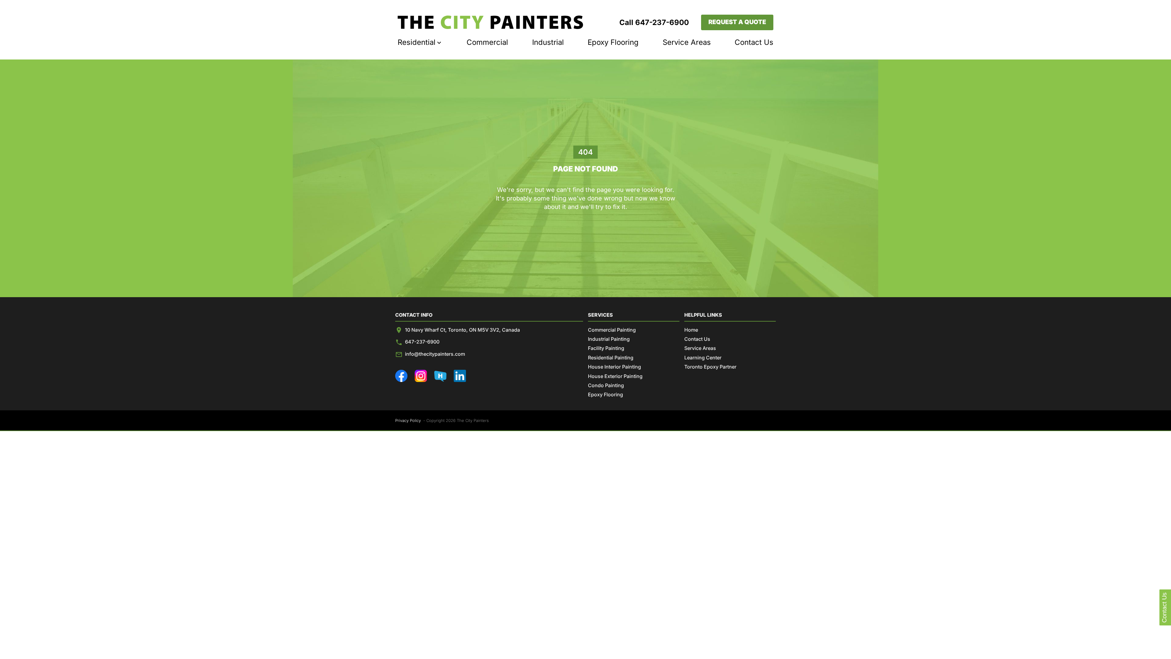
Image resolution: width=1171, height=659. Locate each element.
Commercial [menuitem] (487, 42)
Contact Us (697, 339)
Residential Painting (610, 358)
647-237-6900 (422, 342)
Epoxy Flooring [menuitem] (613, 42)
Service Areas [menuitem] (687, 42)
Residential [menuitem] (416, 42)
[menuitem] (490, 22)
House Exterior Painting (615, 376)
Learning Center (703, 358)
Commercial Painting (612, 330)
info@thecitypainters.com (435, 354)
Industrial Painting (609, 339)
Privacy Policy (408, 420)
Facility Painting (606, 348)
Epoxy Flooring (605, 394)
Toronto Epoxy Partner (710, 367)
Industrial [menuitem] (548, 42)
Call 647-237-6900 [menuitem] (654, 22)
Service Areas (700, 348)
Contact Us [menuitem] (754, 42)
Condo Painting (606, 385)
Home (691, 330)
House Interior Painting (614, 367)
